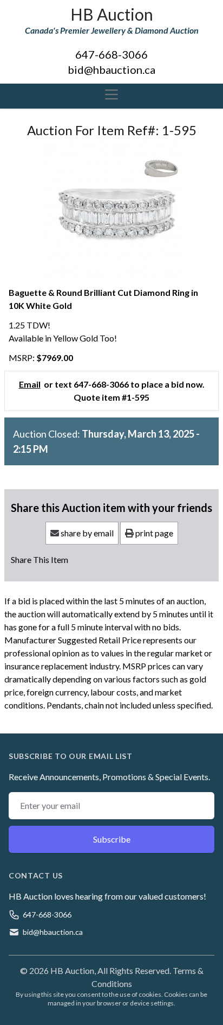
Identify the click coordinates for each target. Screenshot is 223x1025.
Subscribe (111, 839)
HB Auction (111, 14)
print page (153, 533)
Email (30, 384)
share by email (86, 533)
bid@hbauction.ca (111, 69)
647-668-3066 (111, 54)
